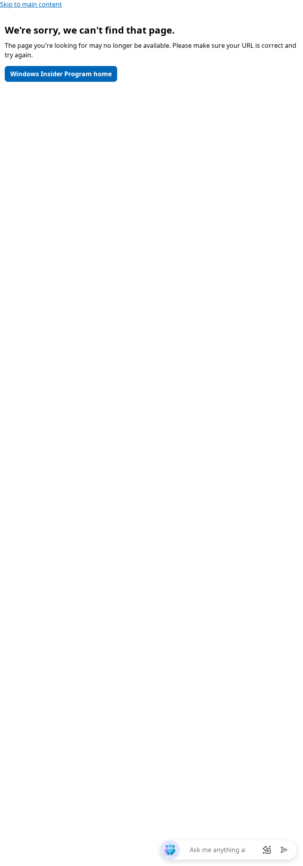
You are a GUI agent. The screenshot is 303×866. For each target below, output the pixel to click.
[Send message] (284, 849)
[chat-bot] (170, 850)
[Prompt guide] (267, 850)
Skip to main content (31, 4)
